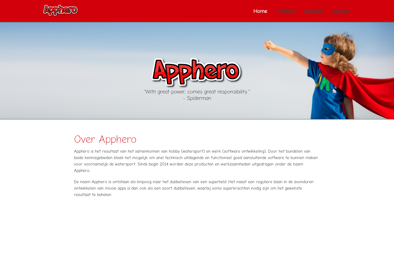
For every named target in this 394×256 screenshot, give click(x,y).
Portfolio (285, 11)
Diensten (313, 11)
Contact (341, 11)
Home (260, 11)
